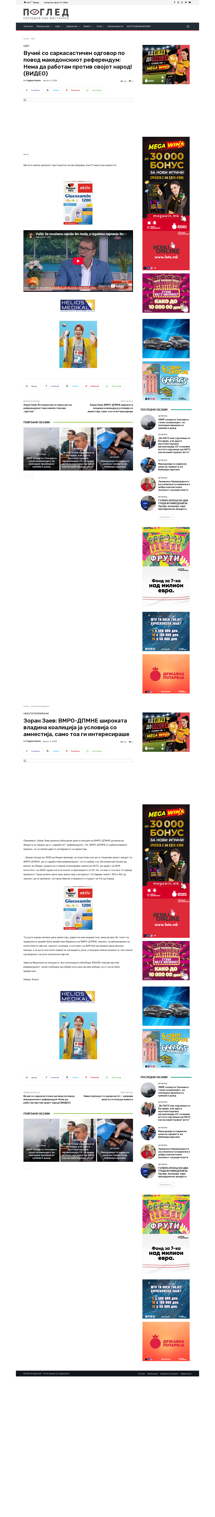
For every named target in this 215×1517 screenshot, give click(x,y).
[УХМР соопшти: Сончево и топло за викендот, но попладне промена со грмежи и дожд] (41, 448)
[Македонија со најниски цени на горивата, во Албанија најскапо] (115, 448)
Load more (165, 517)
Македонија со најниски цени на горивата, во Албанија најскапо (115, 464)
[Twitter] (182, 2)
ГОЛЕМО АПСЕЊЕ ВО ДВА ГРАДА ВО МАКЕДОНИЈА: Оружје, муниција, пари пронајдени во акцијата (173, 504)
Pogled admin (33, 80)
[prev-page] (25, 476)
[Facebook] (174, 2)
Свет (33, 38)
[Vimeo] (186, 2)
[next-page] (30, 476)
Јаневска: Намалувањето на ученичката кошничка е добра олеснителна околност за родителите (174, 485)
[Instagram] (178, 2)
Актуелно (41, 454)
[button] (188, 26)
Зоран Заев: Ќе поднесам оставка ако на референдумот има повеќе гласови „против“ (47, 408)
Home (26, 38)
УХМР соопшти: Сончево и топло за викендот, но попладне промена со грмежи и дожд (41, 462)
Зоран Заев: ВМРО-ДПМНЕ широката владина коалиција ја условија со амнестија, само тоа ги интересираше (110, 408)
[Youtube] (190, 2)
